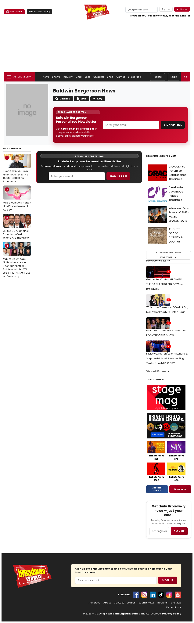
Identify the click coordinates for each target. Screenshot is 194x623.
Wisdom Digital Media (123, 613)
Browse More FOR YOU (168, 255)
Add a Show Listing (39, 11)
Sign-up (166, 9)
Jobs (87, 76)
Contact (119, 602)
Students (98, 76)
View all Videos (156, 371)
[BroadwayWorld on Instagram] (144, 594)
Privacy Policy (171, 613)
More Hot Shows (157, 489)
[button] (185, 76)
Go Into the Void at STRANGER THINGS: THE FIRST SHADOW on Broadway (164, 284)
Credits (64, 98)
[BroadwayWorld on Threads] (169, 594)
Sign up (179, 531)
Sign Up (167, 580)
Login (174, 76)
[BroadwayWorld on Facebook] (136, 594)
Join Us (131, 602)
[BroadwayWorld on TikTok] (161, 594)
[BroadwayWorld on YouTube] (177, 594)
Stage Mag (134, 76)
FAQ (99, 98)
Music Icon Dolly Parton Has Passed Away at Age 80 (17, 199)
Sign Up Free (173, 125)
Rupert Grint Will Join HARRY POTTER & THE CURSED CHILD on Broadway (15, 169)
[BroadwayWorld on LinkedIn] (152, 594)
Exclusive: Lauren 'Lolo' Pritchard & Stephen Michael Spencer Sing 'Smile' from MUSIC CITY (167, 358)
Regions (162, 602)
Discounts (180, 489)
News (46, 76)
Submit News (146, 602)
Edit (83, 98)
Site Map (176, 602)
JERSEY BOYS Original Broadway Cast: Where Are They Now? (16, 227)
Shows (56, 76)
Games (120, 76)
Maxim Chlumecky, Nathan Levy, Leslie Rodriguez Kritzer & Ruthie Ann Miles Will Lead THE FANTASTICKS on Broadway (17, 261)
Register (157, 76)
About (107, 602)
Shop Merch (16, 11)
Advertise (94, 602)
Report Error (173, 607)
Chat (78, 76)
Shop (110, 76)
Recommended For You (161, 156)
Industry (68, 76)
